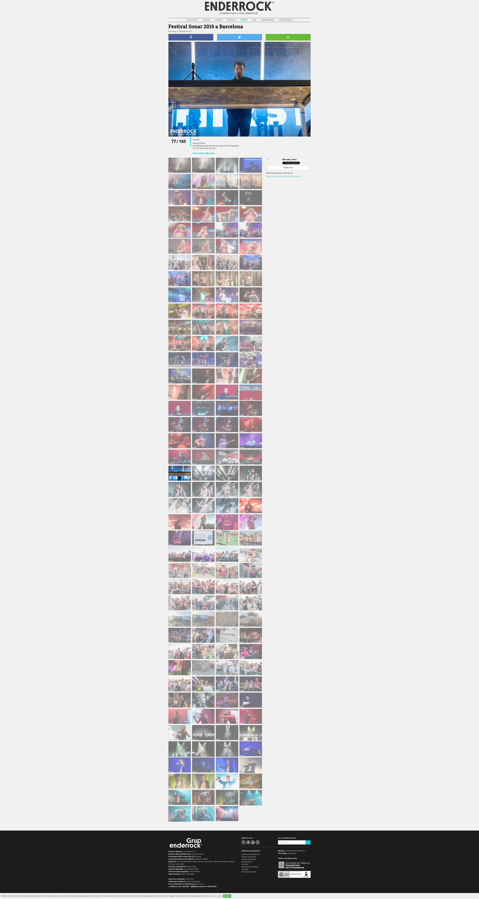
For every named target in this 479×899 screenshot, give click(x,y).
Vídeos (206, 20)
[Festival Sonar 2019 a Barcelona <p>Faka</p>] (203, 311)
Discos (218, 20)
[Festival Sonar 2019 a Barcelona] (203, 538)
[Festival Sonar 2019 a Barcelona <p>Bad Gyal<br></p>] (179, 213)
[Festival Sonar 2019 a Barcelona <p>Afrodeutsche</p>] (203, 181)
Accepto (227, 896)
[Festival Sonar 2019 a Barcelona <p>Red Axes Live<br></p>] (179, 457)
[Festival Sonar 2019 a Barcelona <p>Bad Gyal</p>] (203, 215)
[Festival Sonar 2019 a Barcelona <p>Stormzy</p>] (251, 700)
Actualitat (192, 20)
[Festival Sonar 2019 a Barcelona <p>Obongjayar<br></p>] (251, 408)
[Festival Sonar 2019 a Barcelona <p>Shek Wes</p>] (179, 521)
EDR (254, 20)
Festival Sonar (278, 176)
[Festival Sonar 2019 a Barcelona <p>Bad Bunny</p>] (203, 197)
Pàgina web (288, 168)
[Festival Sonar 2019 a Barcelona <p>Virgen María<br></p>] (203, 797)
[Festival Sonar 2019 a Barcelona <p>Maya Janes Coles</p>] (251, 394)
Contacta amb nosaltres (250, 867)
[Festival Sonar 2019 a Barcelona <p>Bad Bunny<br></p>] (179, 197)
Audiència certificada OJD (250, 854)
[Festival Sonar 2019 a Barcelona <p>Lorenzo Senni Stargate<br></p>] (203, 375)
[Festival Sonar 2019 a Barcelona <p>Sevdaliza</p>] (251, 473)
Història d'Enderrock (248, 859)
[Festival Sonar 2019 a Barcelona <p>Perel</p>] (251, 440)
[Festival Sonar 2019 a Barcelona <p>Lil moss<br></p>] (251, 327)
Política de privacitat (248, 872)
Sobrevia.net (292, 853)
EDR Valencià (286, 20)
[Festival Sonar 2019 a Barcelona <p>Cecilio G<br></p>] (179, 262)
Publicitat (244, 864)
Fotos (244, 20)
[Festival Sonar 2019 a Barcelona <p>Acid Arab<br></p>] (179, 165)
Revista (231, 20)
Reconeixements (246, 862)
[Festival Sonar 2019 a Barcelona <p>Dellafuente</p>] (179, 294)
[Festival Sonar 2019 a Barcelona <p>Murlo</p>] (203, 408)
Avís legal (244, 869)
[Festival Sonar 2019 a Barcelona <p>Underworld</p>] (251, 748)
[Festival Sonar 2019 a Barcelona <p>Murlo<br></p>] (227, 408)
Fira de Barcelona (292, 176)
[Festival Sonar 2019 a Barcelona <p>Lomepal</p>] (227, 343)
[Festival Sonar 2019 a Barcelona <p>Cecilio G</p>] (203, 262)
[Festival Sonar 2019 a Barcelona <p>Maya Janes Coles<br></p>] (227, 392)
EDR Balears (268, 20)
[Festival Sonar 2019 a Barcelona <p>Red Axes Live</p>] (203, 457)
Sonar (268, 176)
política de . (215, 896)
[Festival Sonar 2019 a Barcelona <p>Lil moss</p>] (179, 343)
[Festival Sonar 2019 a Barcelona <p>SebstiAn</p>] (179, 473)
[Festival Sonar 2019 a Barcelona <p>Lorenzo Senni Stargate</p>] (227, 375)
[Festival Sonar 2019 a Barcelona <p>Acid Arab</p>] (203, 165)
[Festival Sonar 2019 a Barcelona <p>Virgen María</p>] (227, 797)
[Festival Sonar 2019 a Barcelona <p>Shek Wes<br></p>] (251, 505)
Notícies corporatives (248, 857)
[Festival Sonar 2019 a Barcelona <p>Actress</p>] (251, 165)
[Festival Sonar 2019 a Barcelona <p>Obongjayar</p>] (179, 424)
